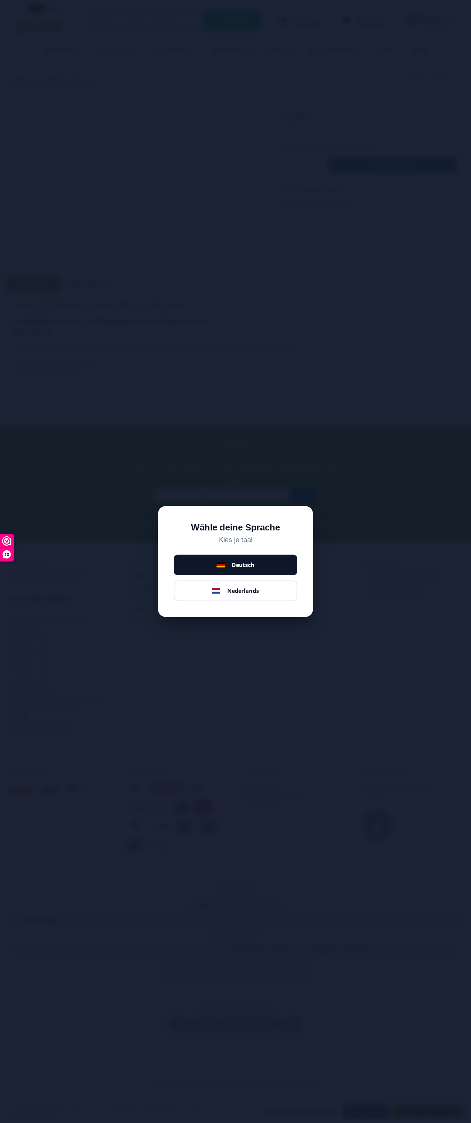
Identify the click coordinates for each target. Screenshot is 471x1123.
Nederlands (243, 591)
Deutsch (243, 565)
